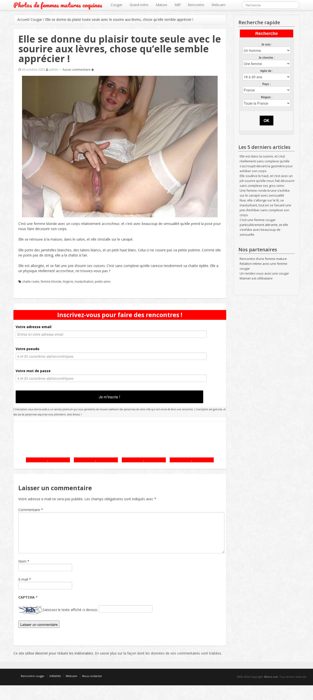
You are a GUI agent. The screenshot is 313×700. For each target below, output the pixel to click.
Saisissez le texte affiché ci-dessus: (70, 609)
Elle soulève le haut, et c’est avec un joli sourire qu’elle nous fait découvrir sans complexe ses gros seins (267, 181)
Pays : (266, 84)
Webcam (218, 4)
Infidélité (55, 676)
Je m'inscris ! (109, 396)
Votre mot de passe (33, 370)
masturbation (84, 281)
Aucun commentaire (77, 69)
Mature (161, 4)
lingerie (68, 281)
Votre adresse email (33, 326)
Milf (177, 4)
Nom (22, 561)
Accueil (22, 19)
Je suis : (266, 44)
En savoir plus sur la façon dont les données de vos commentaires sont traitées (158, 653)
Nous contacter (92, 676)
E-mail (23, 579)
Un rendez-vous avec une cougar (264, 273)
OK (266, 120)
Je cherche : (266, 57)
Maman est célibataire (256, 278)
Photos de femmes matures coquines (57, 5)
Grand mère (139, 4)
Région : (266, 97)
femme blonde (51, 281)
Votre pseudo (27, 348)
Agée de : (266, 71)
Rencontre (196, 4)
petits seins (103, 281)
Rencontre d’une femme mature (263, 258)
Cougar (116, 4)
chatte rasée (30, 281)
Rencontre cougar (33, 676)
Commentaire (30, 509)
